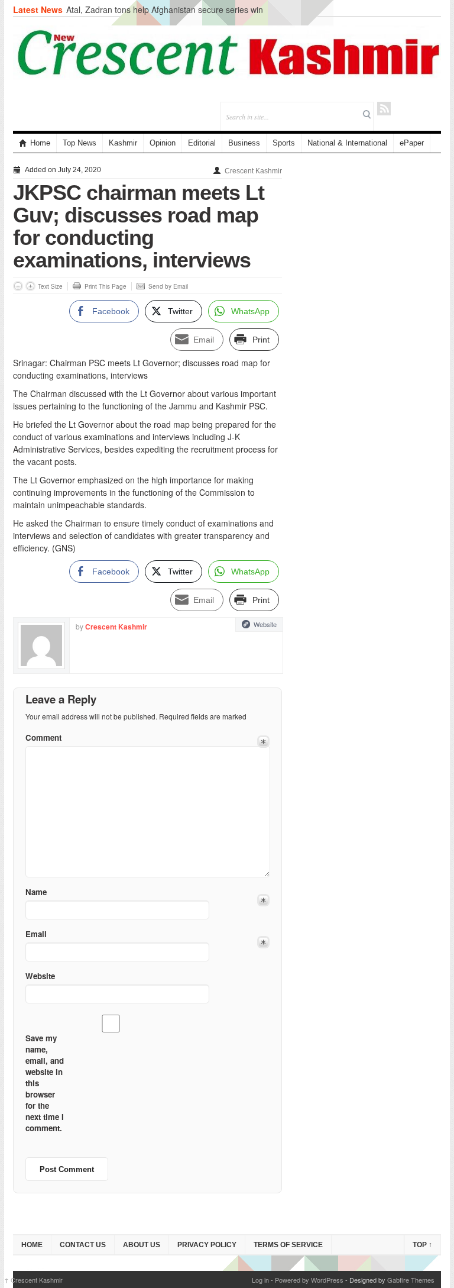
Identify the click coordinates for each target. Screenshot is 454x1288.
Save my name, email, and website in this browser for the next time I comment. (44, 1083)
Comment (43, 737)
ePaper (412, 142)
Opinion (163, 142)
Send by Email (168, 286)
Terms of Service (288, 1245)
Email (36, 934)
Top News (79, 142)
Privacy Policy (206, 1245)
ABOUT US (141, 1245)
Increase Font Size (30, 286)
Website (265, 624)
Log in (260, 1279)
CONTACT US (83, 1245)
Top (422, 1245)
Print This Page (106, 286)
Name (36, 892)
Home (40, 142)
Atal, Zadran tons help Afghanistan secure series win (164, 9)
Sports (284, 142)
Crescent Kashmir (253, 171)
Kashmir (123, 142)
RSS (384, 108)
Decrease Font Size (18, 286)
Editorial (202, 142)
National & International (347, 142)
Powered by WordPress (309, 1279)
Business (244, 142)
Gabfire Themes (410, 1279)
